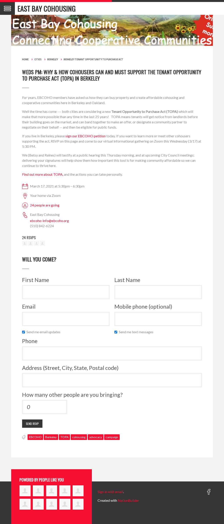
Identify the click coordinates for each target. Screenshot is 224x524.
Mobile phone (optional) (143, 306)
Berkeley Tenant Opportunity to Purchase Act (93, 59)
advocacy (95, 437)
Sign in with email (110, 492)
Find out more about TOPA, (42, 174)
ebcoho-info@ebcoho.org (49, 220)
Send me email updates (44, 332)
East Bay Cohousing (47, 8)
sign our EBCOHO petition (85, 136)
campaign (112, 437)
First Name (35, 280)
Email (28, 306)
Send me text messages (137, 332)
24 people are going (45, 205)
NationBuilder (128, 500)
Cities (38, 59)
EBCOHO (35, 437)
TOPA (64, 437)
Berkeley (52, 59)
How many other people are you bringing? (72, 394)
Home (25, 59)
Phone (29, 341)
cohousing (79, 437)
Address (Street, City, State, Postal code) (70, 367)
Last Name (127, 280)
